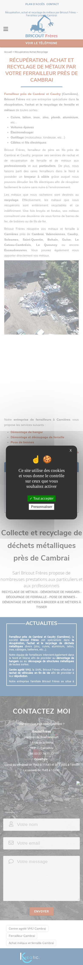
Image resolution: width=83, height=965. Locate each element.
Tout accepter (42, 498)
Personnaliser (41, 507)
